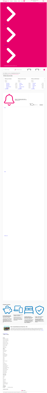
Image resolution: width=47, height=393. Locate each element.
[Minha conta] (24, 1)
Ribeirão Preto (7, 85)
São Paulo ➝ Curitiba (5, 341)
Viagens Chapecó (4, 351)
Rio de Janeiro (7, 83)
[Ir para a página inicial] (5, 333)
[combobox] (9, 69)
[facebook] (4, 334)
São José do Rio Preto (8, 86)
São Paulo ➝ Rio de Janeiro (5, 339)
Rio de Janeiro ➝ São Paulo (5, 338)
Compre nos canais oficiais (5, 369)
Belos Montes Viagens (5, 354)
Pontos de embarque (5, 372)
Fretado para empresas (5, 366)
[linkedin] (7, 334)
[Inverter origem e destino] (15, 69)
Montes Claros (34, 85)
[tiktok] (8, 334)
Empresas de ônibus (5, 350)
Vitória (20, 85)
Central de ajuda (4, 375)
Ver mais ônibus (6, 88)
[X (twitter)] (6, 334)
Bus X (3, 352)
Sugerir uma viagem (5, 370)
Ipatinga (33, 86)
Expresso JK (4, 353)
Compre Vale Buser (5, 371)
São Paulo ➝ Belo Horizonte (5, 340)
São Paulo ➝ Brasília (5, 345)
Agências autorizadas (5, 368)
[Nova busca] (43, 1)
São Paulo (20, 83)
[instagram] (3, 334)
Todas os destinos (4, 347)
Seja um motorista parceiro (5, 365)
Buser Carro (4, 349)
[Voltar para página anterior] (25, 1)
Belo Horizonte (8, 84)
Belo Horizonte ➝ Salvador (5, 343)
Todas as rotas (4, 346)
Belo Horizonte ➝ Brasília (5, 342)
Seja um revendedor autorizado (6, 367)
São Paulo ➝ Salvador (5, 344)
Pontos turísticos (4, 373)
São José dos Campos (21, 86)
